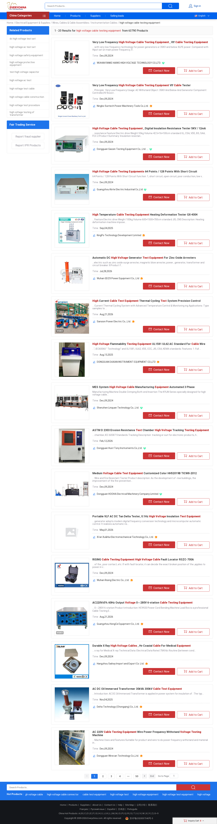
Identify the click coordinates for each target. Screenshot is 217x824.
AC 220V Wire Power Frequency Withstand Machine (146, 733)
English (202, 16)
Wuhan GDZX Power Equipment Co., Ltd (118, 278)
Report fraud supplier (28, 136)
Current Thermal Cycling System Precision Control (146, 300)
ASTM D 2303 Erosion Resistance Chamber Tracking (150, 430)
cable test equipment (88, 794)
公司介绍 (141, 805)
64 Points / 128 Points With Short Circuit (144, 171)
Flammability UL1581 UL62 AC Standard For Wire (148, 344)
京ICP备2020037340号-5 (141, 818)
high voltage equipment (139, 794)
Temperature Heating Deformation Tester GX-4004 (145, 214)
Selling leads (117, 15)
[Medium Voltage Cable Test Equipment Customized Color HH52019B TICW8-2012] (72, 489)
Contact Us (109, 805)
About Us (97, 805)
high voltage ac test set (23, 47)
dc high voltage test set (23, 38)
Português (132, 809)
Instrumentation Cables (104, 22)
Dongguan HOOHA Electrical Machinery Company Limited (127, 494)
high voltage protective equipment (22, 63)
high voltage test (113, 794)
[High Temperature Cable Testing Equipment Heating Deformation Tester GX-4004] (72, 230)
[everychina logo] (16, 6)
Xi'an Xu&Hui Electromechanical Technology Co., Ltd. (125, 537)
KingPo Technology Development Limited (119, 235)
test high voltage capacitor (24, 72)
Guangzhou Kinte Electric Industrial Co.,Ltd (120, 189)
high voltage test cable (22, 88)
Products (75, 15)
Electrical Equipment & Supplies (33, 22)
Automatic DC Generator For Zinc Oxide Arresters (144, 257)
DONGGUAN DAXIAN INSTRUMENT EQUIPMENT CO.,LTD (126, 361)
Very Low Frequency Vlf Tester (141, 85)
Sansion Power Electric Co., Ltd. (114, 321)
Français (84, 809)
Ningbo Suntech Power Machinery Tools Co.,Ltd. (123, 106)
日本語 (121, 809)
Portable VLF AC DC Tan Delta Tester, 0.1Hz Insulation (146, 516)
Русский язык (98, 809)
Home (57, 15)
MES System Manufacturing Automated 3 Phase (143, 387)
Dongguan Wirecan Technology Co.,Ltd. (118, 755)
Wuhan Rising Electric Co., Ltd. (113, 580)
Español (111, 809)
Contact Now (161, 70)
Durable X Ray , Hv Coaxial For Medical (141, 645)
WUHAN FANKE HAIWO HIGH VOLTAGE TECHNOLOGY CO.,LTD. (129, 62)
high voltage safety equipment (26, 55)
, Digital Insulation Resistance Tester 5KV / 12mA (149, 128)
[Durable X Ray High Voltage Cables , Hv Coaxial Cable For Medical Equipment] (72, 661)
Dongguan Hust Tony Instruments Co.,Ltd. (119, 448)
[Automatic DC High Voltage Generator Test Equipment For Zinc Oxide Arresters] (72, 273)
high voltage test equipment (171, 794)
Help (120, 805)
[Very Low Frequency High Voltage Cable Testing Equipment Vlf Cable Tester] (72, 101)
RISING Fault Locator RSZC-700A (143, 559)
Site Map (129, 805)
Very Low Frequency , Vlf (150, 42)
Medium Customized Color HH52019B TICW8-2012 (144, 473)
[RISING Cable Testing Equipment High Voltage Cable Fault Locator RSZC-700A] (72, 575)
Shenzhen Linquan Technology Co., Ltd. (118, 407)
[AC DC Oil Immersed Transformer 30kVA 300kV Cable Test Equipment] (72, 704)
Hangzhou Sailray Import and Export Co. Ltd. (120, 663)
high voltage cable (27, 794)
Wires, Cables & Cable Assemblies (70, 22)
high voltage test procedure (25, 105)
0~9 (156, 813)
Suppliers (95, 15)
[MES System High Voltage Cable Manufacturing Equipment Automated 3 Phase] (72, 403)
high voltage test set (202, 794)
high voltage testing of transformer (22, 113)
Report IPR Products (28, 145)
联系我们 (152, 805)
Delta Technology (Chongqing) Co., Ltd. (118, 706)
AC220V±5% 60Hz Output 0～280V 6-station (142, 602)
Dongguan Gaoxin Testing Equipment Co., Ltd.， (122, 149)
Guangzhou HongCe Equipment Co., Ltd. (118, 624)
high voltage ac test (20, 80)
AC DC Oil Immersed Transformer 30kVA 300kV (137, 688)
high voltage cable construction (27, 97)
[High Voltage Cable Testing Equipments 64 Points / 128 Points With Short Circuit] (72, 187)
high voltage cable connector (56, 794)
